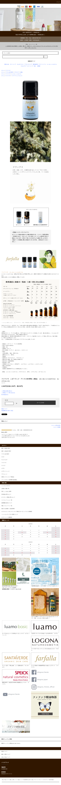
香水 (35, 66)
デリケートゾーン (42, 64)
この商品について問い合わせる (8, 392)
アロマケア (17, 72)
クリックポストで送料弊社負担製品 (9, 479)
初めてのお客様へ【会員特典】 (8, 508)
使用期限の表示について (6, 502)
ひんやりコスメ (20, 64)
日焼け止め (6, 64)
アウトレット (4, 474)
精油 (21, 72)
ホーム (2, 70)
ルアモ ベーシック (5, 471)
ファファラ (8, 70)
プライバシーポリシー (38, 779)
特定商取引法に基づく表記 (7, 410)
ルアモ (2, 468)
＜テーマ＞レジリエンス (17, 75)
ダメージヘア (13, 64)
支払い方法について (5, 779)
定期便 (38, 66)
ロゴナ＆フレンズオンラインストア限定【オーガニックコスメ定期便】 (16, 511)
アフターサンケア (28, 64)
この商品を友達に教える (6, 391)
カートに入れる (40, 402)
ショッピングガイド (5, 485)
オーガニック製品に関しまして (8, 497)
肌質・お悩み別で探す (6, 451)
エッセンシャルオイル (52, 64)
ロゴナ (2, 456)
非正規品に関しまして (6, 494)
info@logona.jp (4, 764)
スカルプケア (24, 66)
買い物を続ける (4, 394)
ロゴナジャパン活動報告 (6, 517)
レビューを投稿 (56, 427)
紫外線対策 (35, 64)
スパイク (3, 465)
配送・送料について (13, 779)
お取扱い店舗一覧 (5, 488)
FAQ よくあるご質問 (6, 491)
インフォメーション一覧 (6, 500)
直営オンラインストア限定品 (7, 476)
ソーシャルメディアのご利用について (9, 514)
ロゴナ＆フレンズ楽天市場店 (48, 779)
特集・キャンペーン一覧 (31, 44)
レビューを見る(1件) (55, 425)
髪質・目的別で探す (5, 448)
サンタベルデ (4, 459)
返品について (4, 408)
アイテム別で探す (9, 72)
